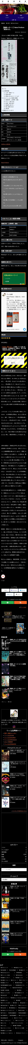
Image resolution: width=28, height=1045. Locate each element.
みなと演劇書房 (8, 741)
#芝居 (8, 23)
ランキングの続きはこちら (19, 811)
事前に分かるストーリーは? (12, 96)
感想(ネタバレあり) (8, 110)
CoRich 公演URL (5, 144)
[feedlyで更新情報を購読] (7, 602)
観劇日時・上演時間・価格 (12, 99)
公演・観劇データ (10, 92)
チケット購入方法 (10, 101)
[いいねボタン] (3, 576)
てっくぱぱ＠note (9, 735)
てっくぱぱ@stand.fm (10, 744)
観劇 (4, 23)
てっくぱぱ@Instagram (10, 739)
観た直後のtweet (10, 106)
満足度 (7, 108)
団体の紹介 (8, 94)
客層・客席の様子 (10, 103)
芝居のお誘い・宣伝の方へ (7, 1040)
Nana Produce (5, 162)
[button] (18, 594)
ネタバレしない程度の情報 (10, 98)
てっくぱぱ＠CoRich (10, 737)
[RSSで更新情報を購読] (20, 602)
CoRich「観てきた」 (7, 347)
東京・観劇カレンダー (10, 733)
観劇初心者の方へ (10, 105)
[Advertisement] (10, 213)
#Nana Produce (15, 23)
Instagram (20, 1040)
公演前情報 (6, 91)
